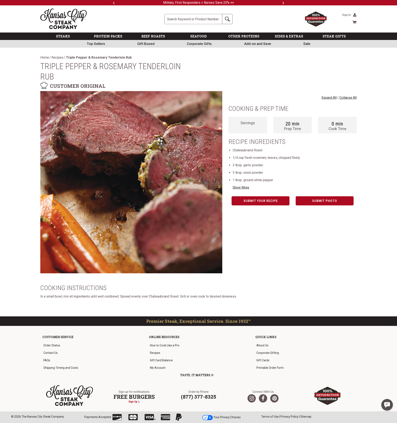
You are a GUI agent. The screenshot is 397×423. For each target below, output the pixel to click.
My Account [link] (157, 367)
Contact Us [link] (50, 352)
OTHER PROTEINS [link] (243, 36)
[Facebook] (263, 398)
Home (44, 57)
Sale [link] (306, 44)
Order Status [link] (51, 345)
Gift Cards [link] (262, 360)
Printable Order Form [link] (270, 367)
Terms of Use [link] (270, 416)
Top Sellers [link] (96, 44)
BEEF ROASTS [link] (153, 36)
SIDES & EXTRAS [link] (289, 36)
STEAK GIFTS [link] (334, 36)
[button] (387, 405)
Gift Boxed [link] (145, 44)
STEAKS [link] (63, 36)
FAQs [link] (46, 360)
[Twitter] (252, 398)
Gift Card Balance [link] (161, 360)
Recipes (57, 57)
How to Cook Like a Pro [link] (164, 345)
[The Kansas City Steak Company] (69, 395)
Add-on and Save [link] (257, 44)
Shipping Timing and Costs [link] (60, 367)
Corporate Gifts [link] (199, 44)
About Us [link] (262, 345)
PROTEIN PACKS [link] (108, 36)
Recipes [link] (155, 352)
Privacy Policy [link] (289, 416)
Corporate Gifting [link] (267, 352)
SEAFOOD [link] (198, 36)
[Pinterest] (274, 398)
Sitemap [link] (305, 416)
